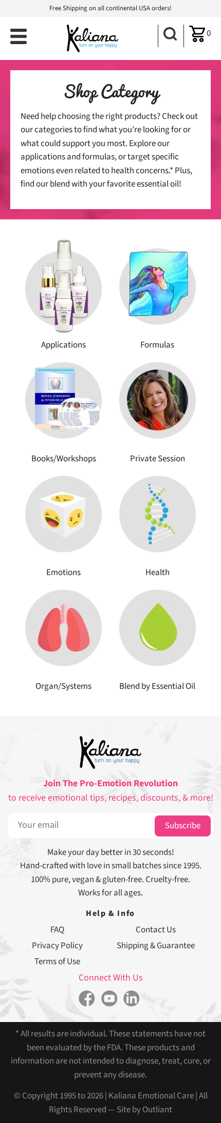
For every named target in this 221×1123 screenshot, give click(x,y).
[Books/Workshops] (63, 400)
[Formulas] (157, 286)
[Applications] (63, 286)
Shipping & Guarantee (156, 946)
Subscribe (182, 826)
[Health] (157, 513)
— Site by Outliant (140, 1110)
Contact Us (156, 930)
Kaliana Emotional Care (151, 1096)
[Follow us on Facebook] (87, 999)
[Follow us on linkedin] (131, 999)
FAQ (57, 930)
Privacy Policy (57, 946)
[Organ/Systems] (63, 627)
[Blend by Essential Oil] (157, 627)
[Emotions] (63, 513)
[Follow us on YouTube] (109, 999)
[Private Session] (157, 400)
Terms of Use (57, 961)
